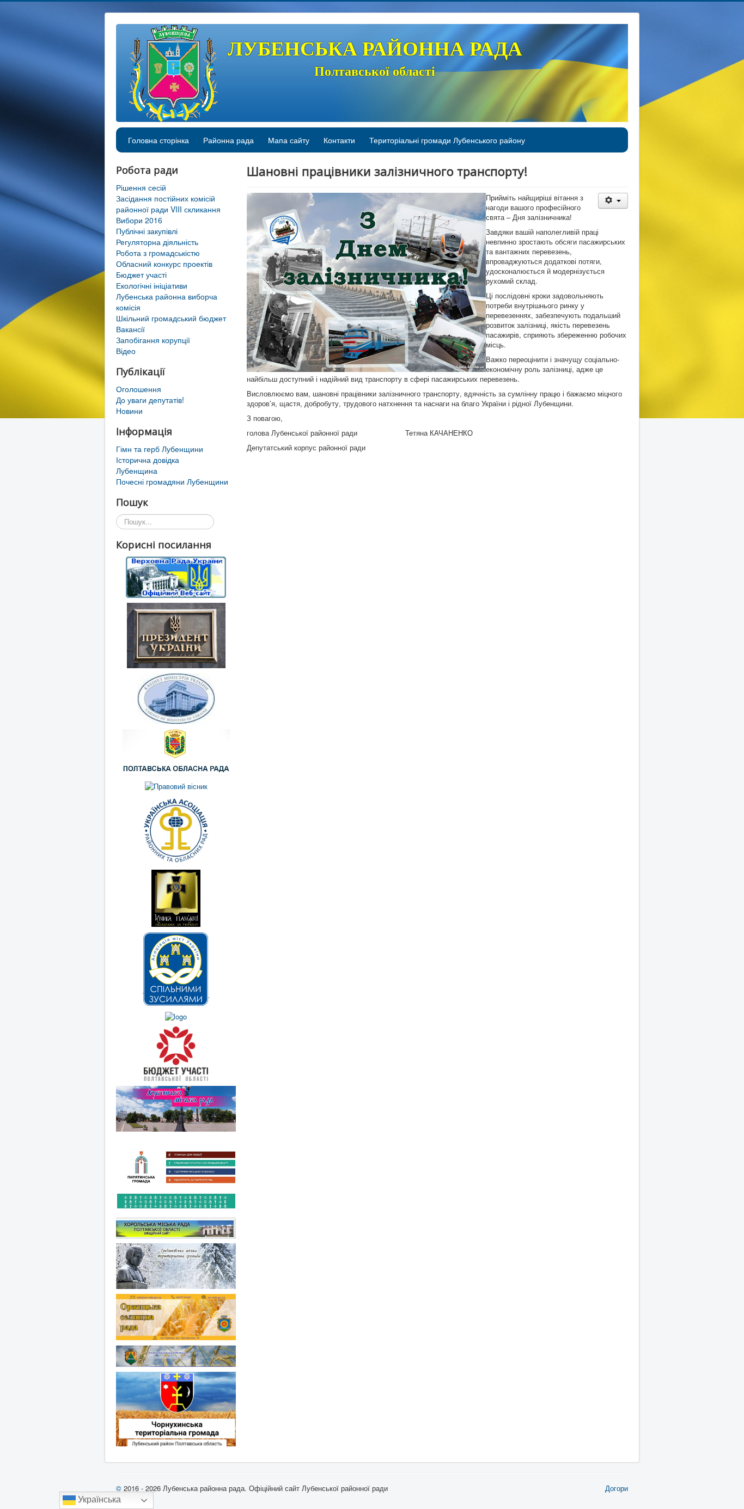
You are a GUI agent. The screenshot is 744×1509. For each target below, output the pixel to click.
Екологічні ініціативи (151, 285)
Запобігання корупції (153, 339)
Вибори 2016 (139, 220)
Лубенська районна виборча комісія (166, 302)
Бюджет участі (141, 274)
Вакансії (130, 328)
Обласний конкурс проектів (164, 263)
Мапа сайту (288, 140)
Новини (129, 410)
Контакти (339, 140)
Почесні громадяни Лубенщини (172, 481)
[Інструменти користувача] (613, 201)
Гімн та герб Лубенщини (159, 448)
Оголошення (138, 388)
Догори (616, 1488)
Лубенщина (136, 470)
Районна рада (228, 140)
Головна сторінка (158, 140)
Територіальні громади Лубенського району (447, 140)
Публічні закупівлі (147, 230)
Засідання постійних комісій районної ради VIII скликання (168, 204)
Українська (98, 1499)
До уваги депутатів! (150, 399)
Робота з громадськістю (158, 252)
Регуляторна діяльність (157, 241)
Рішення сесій (141, 187)
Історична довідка (147, 459)
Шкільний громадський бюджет (171, 318)
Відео (126, 350)
